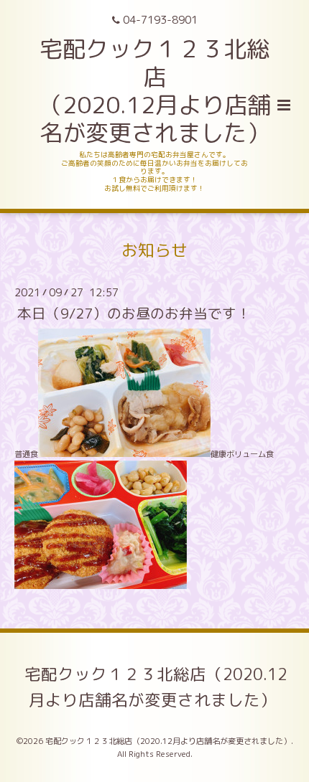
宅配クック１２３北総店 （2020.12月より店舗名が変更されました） (155, 90)
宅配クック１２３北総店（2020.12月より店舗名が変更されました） (155, 687)
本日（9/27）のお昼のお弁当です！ (134, 313)
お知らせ (154, 249)
